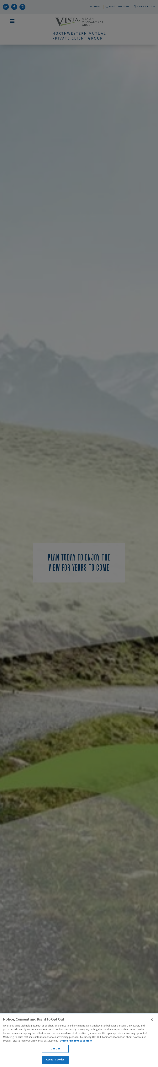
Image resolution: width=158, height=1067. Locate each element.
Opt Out (55, 1049)
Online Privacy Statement (76, 1041)
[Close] (152, 1019)
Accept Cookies (55, 1060)
